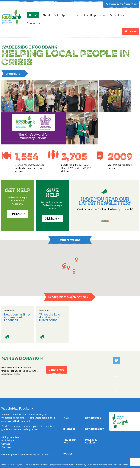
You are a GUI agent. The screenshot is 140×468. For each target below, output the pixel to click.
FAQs (65, 417)
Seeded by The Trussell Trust (123, 3)
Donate (133, 31)
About (46, 15)
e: (18, 454)
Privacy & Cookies (91, 441)
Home (33, 15)
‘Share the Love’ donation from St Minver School (51, 317)
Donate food (93, 417)
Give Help (90, 15)
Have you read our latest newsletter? (105, 201)
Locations (74, 15)
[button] (74, 271)
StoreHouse (117, 15)
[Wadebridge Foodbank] (11, 27)
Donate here (56, 370)
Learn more (12, 73)
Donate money (94, 429)
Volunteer (68, 429)
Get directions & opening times (68, 297)
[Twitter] (116, 360)
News (103, 15)
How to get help (69, 441)
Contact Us (33, 23)
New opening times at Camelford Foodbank (17, 317)
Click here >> (17, 214)
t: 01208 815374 (44, 454)
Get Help (59, 15)
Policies (67, 453)
